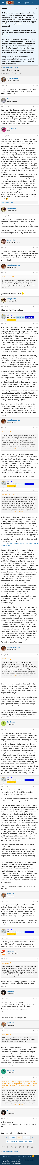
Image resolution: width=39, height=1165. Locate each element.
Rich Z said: (5, 432)
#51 (37, 655)
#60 (37, 1118)
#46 (37, 273)
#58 (37, 1030)
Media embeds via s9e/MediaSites (11, 1163)
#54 (37, 901)
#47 (37, 306)
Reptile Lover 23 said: (8, 494)
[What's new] (32, 2)
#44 (37, 216)
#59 (37, 1078)
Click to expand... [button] (19, 449)
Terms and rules (6, 1156)
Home (29, 1156)
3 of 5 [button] (19, 1137)
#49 (37, 428)
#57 (37, 999)
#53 (37, 786)
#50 (37, 490)
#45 (37, 248)
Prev (13, 1137)
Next (25, 1137)
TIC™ (18, 1161)
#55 (37, 938)
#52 (37, 730)
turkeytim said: (7, 277)
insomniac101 (6, 73)
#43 (37, 136)
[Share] (33, 86)
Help (24, 1156)
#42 (37, 106)
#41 (37, 86)
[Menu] (2, 2)
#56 (37, 959)
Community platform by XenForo (17, 1160)
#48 (37, 324)
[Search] (37, 2)
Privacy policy (17, 1156)
